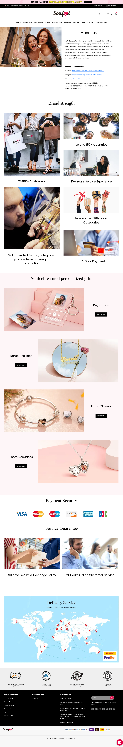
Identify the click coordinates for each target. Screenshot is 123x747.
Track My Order (8, 698)
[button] (101, 14)
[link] (19, 22)
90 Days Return (8, 702)
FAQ (5, 712)
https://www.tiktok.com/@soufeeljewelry (83, 79)
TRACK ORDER (112, 6)
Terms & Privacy (9, 705)
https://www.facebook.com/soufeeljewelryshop (88, 71)
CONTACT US (98, 6)
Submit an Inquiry (65, 698)
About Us (35, 698)
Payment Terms (9, 709)
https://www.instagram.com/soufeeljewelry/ (87, 75)
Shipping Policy (8, 716)
